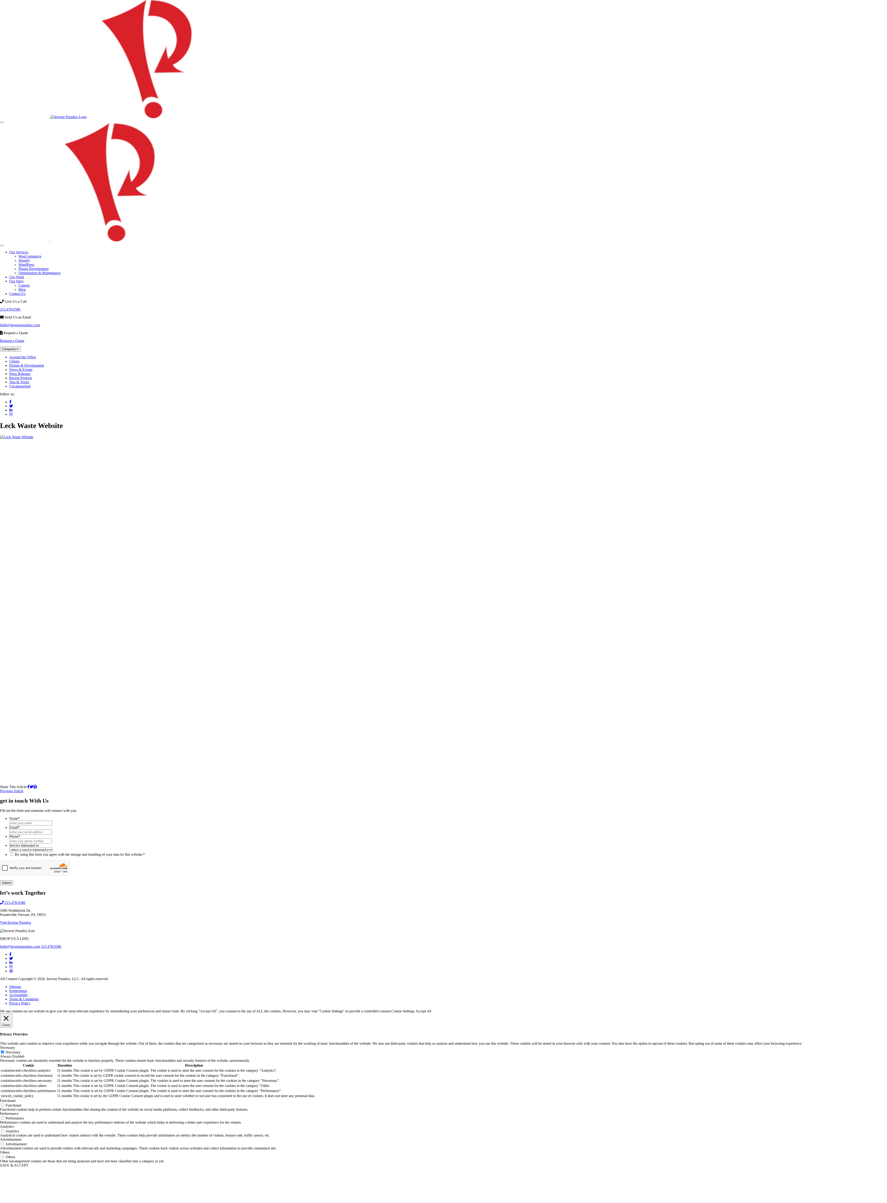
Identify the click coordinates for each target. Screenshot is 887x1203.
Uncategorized (19, 386)
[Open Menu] (2, 122)
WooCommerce (29, 256)
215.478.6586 (10, 309)
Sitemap (15, 987)
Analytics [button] (7, 1126)
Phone (14, 836)
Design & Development (26, 365)
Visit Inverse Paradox (15, 922)
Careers (24, 285)
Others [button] (5, 1152)
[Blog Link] (11, 971)
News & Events (20, 370)
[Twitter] (11, 406)
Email (14, 827)
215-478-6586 (14, 903)
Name (14, 818)
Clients (14, 361)
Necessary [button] (7, 1048)
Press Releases (19, 374)
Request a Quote (12, 341)
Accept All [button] (423, 1011)
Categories (9, 349)
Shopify (24, 260)
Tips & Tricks (19, 382)
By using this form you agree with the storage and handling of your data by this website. (80, 854)
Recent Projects (20, 378)
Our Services (18, 252)
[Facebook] (10, 402)
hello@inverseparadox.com (20, 325)
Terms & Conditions (24, 999)
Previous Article (11, 791)
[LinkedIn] (10, 410)
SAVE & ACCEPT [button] (14, 1165)
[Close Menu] (2, 245)
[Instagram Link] (10, 967)
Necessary (13, 1052)
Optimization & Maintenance (39, 273)
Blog (22, 289)
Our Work (16, 277)
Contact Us (17, 294)
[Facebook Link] (10, 954)
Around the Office (22, 357)
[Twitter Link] (11, 958)
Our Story (16, 281)
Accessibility (18, 995)
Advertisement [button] (10, 1139)
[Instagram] (10, 414)
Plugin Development (33, 269)
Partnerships (18, 991)
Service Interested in (24, 845)
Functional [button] (7, 1101)
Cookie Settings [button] (402, 1011)
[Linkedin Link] (10, 963)
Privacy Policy (19, 1003)
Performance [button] (9, 1114)
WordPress (26, 265)
